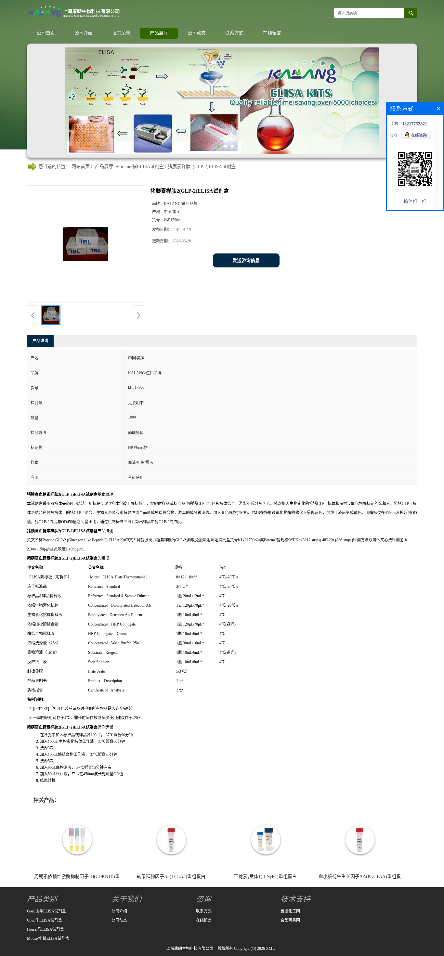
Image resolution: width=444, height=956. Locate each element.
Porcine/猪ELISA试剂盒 (140, 166)
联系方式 (234, 33)
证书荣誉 (121, 33)
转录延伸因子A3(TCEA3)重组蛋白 (171, 876)
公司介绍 (83, 33)
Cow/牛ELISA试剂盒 (44, 920)
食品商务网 (290, 920)
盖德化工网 (290, 911)
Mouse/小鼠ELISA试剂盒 (48, 938)
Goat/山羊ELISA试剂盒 (46, 911)
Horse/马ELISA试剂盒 (45, 929)
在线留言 (272, 33)
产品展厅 (159, 33)
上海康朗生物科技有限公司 (189, 948)
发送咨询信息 (246, 260)
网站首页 (81, 166)
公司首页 (46, 33)
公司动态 (197, 33)
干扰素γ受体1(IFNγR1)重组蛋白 (265, 876)
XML (270, 948)
